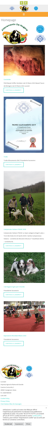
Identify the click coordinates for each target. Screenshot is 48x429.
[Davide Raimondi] (26, 3)
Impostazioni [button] (19, 424)
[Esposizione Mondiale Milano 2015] (24, 317)
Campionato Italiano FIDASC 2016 (15, 229)
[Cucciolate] (24, 60)
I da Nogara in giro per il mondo (14, 287)
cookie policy (37, 416)
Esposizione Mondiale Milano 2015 (15, 336)
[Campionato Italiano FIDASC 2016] (24, 198)
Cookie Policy (5, 398)
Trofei (6, 157)
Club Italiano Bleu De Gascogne (11, 404)
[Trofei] (24, 125)
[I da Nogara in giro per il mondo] (24, 268)
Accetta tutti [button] (8, 424)
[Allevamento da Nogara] (21, 3)
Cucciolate (7, 79)
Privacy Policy (5, 401)
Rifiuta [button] (28, 424)
